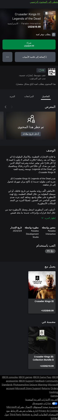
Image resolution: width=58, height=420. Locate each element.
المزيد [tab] (12, 96)
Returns (46, 388)
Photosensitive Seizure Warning (30, 384)
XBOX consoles (10, 377)
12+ (42, 70)
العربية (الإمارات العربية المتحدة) (41, 399)
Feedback (40, 380)
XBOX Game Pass (42, 377)
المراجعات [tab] (29, 96)
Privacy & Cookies (48, 410)
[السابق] (12, 107)
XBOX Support (26, 380)
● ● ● (7, 57)
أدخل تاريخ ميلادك (31, 134)
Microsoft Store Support (28, 388)
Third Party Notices (20, 414)
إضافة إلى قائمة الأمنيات (33, 56)
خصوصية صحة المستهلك (45, 406)
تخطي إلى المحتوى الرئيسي (44, 1)
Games (54, 395)
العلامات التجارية (39, 414)
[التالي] (5, 107)
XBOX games (25, 377)
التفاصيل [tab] (46, 96)
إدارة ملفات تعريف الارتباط (24, 410)
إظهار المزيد (50, 217)
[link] (42, 292)
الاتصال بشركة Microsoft (19, 406)
